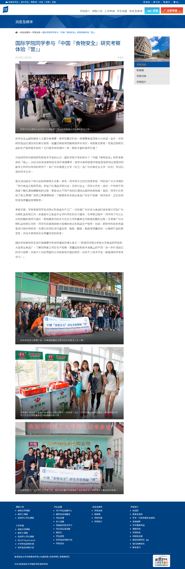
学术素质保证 (138, 525)
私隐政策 (44, 556)
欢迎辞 (135, 510)
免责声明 (54, 556)
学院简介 (85, 11)
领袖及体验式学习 (64, 525)
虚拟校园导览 (138, 539)
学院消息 (36, 32)
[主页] (16, 32)
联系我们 (136, 547)
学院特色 (136, 532)
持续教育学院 (33, 556)
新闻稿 (140, 70)
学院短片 (141, 82)
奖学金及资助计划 (26, 547)
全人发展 (60, 521)
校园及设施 (137, 536)
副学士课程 (23, 514)
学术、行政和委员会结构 (143, 517)
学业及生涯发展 (63, 528)
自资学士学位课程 (26, 517)
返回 (121, 57)
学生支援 (60, 517)
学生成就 (60, 536)
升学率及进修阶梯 (26, 543)
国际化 (59, 532)
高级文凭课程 (24, 510)
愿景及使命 (137, 514)
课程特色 (136, 528)
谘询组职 (136, 521)
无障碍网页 (64, 556)
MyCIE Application (26, 540)
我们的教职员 (138, 543)
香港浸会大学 (20, 556)
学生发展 (122, 11)
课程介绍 (97, 11)
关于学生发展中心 (64, 510)
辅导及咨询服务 (63, 514)
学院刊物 (141, 76)
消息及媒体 (25, 32)
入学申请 (109, 11)
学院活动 (60, 543)
